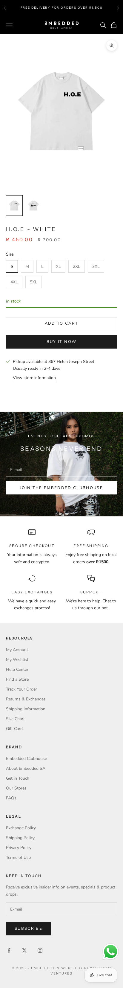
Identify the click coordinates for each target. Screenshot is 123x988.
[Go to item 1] (14, 205)
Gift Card (14, 729)
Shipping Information (25, 709)
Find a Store (17, 679)
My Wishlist (17, 659)
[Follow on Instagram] (40, 950)
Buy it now (61, 341)
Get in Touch (17, 778)
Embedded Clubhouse (26, 758)
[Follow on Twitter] (24, 950)
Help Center (17, 669)
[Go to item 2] (33, 205)
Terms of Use (18, 857)
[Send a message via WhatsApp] (110, 951)
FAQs (11, 798)
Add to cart (62, 323)
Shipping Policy (20, 838)
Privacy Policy (18, 847)
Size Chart (15, 719)
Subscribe (28, 928)
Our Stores (16, 788)
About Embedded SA (25, 768)
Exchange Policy (21, 828)
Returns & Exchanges (26, 699)
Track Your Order (21, 689)
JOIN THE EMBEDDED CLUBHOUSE (61, 488)
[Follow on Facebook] (9, 950)
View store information (34, 378)
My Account (17, 650)
